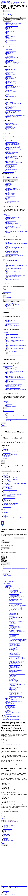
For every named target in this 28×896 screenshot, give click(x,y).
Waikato (8, 198)
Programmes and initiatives (12, 304)
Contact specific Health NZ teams (14, 384)
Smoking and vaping (11, 91)
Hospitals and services (8, 173)
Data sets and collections (11, 367)
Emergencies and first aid (12, 63)
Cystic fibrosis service (14, 634)
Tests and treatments (14, 17)
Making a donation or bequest (13, 388)
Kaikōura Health (13, 601)
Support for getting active (15, 687)
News (4, 332)
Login (3, 425)
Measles (8, 54)
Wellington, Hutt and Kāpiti (12, 201)
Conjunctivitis (9, 56)
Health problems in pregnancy (13, 146)
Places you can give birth (15, 654)
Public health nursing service (15, 692)
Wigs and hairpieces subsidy (12, 251)
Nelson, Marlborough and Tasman (14, 189)
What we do (6, 300)
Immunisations (7, 19)
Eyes (7, 32)
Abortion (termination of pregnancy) (14, 156)
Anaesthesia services (14, 614)
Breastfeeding (9, 157)
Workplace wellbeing (11, 96)
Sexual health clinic (13, 683)
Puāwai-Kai (12, 676)
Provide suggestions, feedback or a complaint (16, 389)
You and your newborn (11, 160)
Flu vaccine (9, 126)
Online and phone (7, 256)
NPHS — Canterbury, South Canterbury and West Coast (15, 609)
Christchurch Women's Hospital (16, 596)
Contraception (9, 107)
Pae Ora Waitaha (13, 671)
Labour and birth (10, 153)
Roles (7, 405)
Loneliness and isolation (11, 169)
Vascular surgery (13, 689)
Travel (7, 94)
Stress (7, 170)
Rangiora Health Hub (14, 604)
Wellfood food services (14, 690)
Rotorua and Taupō (10, 193)
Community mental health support (17, 631)
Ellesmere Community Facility (16, 599)
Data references (9, 381)
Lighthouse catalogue (11, 373)
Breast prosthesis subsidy (12, 250)
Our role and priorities (11, 303)
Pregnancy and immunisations (13, 147)
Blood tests (11, 618)
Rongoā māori (9, 60)
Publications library (21, 300)
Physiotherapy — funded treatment (17, 674)
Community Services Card (12, 252)
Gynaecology (12, 648)
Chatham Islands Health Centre (16, 592)
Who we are (12, 300)
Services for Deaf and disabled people (14, 225)
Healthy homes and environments (13, 86)
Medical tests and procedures (12, 62)
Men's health (9, 39)
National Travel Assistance (12, 254)
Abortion (8, 73)
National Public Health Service (13, 227)
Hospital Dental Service (14, 650)
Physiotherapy (12, 672)
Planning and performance (12, 306)
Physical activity (10, 88)
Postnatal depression (11, 155)
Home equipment (10, 61)
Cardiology (11, 625)
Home (4, 570)
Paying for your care (13, 694)
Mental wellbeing (7, 20)
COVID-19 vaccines (11, 128)
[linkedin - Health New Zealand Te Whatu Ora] (1, 851)
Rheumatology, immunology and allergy (18, 681)
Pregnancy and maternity (17, 19)
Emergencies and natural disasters (14, 83)
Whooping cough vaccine (12, 124)
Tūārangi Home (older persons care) (17, 605)
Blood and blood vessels (11, 24)
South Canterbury (10, 194)
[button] (3, 816)
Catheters (8, 76)
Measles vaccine (10, 102)
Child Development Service (15, 627)
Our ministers (9, 324)
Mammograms (9, 72)
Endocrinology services (14, 643)
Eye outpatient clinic (13, 644)
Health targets (6, 319)
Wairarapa (8, 199)
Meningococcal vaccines (11, 127)
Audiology (11, 616)
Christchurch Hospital (14, 594)
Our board (8, 321)
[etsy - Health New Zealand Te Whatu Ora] (14, 878)
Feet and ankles (9, 33)
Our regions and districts (11, 305)
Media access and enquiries (12, 385)
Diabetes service (7, 575)
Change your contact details (15, 696)
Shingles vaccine (10, 129)
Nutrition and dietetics (14, 666)
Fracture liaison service (14, 645)
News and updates (7, 829)
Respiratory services (13, 680)
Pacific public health (11, 87)
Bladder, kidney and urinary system (14, 23)
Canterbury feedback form (15, 693)
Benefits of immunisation (12, 116)
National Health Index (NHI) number (14, 255)
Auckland (8, 183)
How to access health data (12, 370)
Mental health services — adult (16, 657)
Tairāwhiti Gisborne (10, 196)
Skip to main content (5, 1)
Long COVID (9, 52)
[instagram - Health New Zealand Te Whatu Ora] (1, 849)
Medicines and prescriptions (12, 57)
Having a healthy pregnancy (12, 144)
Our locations (9, 404)
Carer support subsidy (11, 248)
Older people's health (11, 40)
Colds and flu (9, 49)
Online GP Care (7, 292)
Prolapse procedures (10, 74)
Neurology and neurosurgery (15, 665)
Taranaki (8, 197)
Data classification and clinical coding (14, 377)
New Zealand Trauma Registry (13, 375)
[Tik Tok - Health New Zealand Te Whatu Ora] (1, 882)
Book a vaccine (9, 113)
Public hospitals (9, 215)
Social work (12, 685)
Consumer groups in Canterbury (16, 697)
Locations (5, 838)
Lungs (7, 37)
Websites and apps (7, 836)
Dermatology (12, 636)
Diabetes (8, 29)
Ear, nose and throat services (15, 641)
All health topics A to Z (8, 172)
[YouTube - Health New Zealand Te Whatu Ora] (1, 880)
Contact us (12, 301)
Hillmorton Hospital (13, 600)
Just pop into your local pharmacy (11, 719)
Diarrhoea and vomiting (11, 51)
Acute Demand (12, 610)
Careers (14, 2)
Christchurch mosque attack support (17, 628)
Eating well (8, 82)
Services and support (8, 840)
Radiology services (13, 678)
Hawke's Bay (9, 187)
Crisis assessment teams (11, 164)
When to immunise (10, 112)
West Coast (8, 202)
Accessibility (6, 891)
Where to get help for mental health (14, 162)
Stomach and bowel (10, 42)
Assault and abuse (10, 166)
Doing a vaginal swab (11, 106)
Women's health (9, 44)
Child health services (14, 626)
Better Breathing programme (15, 617)
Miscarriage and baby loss (12, 152)
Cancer (8, 28)
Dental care (8, 79)
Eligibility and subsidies (9, 181)
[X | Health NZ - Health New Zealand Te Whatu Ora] (1, 884)
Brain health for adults (11, 77)
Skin (7, 41)
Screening (8, 148)
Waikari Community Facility (15, 607)
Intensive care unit (13, 653)
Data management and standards (13, 376)
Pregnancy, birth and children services (14, 158)
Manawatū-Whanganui (11, 188)
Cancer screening (10, 78)
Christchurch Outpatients (14, 595)
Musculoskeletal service (14, 663)
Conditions (6, 17)
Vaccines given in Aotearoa (12, 111)
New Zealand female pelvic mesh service (15, 230)
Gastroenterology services (15, 647)
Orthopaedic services (14, 668)
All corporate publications (12, 334)
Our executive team (10, 320)
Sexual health (9, 90)
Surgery (8, 58)
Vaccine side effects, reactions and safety (15, 115)
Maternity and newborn (14, 656)
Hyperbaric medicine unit (15, 652)
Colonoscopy (9, 70)
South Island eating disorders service (17, 684)
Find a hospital (7, 180)
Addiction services (13, 613)
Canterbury (8, 185)
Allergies (8, 22)
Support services (10, 226)
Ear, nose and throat (10, 31)
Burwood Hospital (13, 591)
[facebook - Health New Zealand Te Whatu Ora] (1, 847)
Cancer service (12, 623)
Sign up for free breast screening (13, 103)
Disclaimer (5, 839)
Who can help (6, 242)
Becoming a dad (10, 161)
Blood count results (10, 69)
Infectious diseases (10, 36)
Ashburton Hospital (13, 590)
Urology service (12, 688)
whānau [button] (14, 775)
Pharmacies (8, 222)
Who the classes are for (8, 566)
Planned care (9, 228)
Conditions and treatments (9, 825)
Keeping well (22, 17)
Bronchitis (8, 53)
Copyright (5, 892)
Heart (7, 35)
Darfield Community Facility (15, 597)
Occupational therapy (14, 667)
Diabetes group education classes (19, 639)
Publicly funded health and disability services (16, 243)
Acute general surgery (14, 612)
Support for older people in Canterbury (18, 588)
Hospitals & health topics (6, 2)
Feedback (5, 214)
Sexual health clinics (11, 221)
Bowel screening (10, 104)
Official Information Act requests (13, 386)
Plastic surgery (12, 675)
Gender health (9, 85)
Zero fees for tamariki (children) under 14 (15, 247)
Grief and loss (9, 167)
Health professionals (20, 2)
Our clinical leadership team (12, 323)
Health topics (6, 11)
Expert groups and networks (12, 325)
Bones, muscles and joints (12, 26)
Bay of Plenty (9, 184)
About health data (10, 368)
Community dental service (15, 630)
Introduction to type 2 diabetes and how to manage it (15, 568)
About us (6, 293)
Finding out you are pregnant (12, 143)
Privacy (5, 889)
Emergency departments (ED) (13, 217)
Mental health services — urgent (16, 661)
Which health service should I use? (11, 716)
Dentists (8, 219)
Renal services (12, 679)
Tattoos (8, 92)
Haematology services (14, 649)
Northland (8, 190)
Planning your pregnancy (12, 142)
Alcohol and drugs (10, 165)
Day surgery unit (13, 635)
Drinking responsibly (11, 81)
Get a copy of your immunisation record (15, 117)
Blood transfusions (13, 619)
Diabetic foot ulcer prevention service (17, 640)
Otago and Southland (11, 192)
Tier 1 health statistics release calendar (14, 371)
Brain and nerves (10, 27)
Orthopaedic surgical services (15, 670)
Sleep (7, 95)
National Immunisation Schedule (13, 110)
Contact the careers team (11, 406)
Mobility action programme (15, 662)
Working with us (10, 308)
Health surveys (9, 372)
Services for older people (12, 223)
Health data (6, 301)
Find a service (14, 180)
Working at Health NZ (11, 402)
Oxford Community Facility (15, 603)
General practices (10, 218)
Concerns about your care (15, 632)
